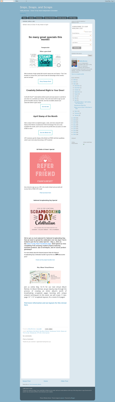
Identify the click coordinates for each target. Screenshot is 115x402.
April (76, 100)
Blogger (73, 398)
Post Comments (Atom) (35, 384)
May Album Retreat (44, 331)
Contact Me (23, 13)
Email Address (81, 33)
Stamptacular (33, 332)
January (77, 115)
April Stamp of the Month (33, 331)
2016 (74, 126)
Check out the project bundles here (45, 259)
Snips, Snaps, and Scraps (36, 7)
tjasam (62, 398)
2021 (74, 83)
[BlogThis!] (47, 329)
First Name (81, 37)
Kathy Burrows (83, 61)
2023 (74, 79)
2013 (74, 132)
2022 (74, 81)
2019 (74, 120)
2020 (74, 118)
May (76, 98)
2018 (74, 122)
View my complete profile (78, 74)
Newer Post (27, 381)
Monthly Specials (62, 18)
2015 (74, 128)
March (76, 111)
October (77, 89)
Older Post (64, 381)
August (76, 94)
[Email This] (45, 329)
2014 (74, 130)
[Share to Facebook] (50, 329)
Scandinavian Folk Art (55, 331)
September (77, 91)
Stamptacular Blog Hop (80, 105)
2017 (74, 124)
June (76, 96)
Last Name (81, 42)
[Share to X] (48, 329)
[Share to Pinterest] (51, 329)
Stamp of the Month (50, 18)
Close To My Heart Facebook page (39, 244)
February (77, 113)
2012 (74, 134)
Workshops (39, 18)
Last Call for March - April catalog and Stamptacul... (82, 102)
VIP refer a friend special (43, 332)
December (77, 85)
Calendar (31, 18)
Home (24, 18)
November (77, 87)
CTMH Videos (72, 18)
